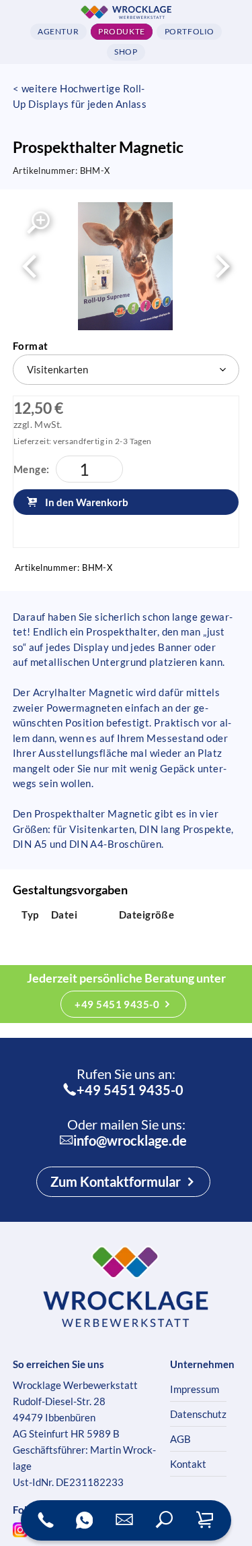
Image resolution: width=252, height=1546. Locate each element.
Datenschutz (198, 1414)
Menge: (31, 469)
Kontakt (188, 1464)
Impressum (194, 1389)
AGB (180, 1439)
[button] (164, 1520)
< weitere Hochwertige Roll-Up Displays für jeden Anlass (80, 96)
